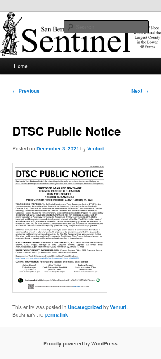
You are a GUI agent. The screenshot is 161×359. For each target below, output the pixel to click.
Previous (26, 90)
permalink (56, 314)
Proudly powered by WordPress (80, 343)
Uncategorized (85, 307)
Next (140, 90)
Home (21, 65)
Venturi (95, 148)
